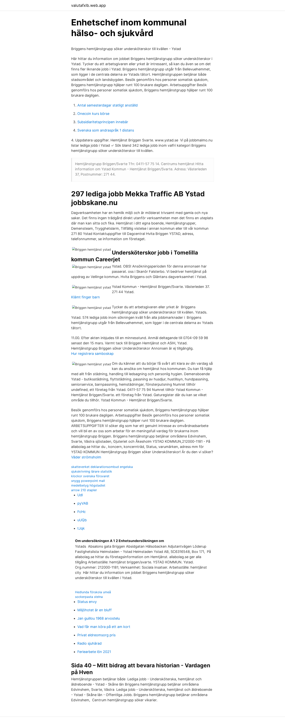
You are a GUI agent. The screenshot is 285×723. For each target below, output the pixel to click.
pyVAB (82, 503)
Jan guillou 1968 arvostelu (98, 618)
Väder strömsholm (86, 457)
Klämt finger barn (85, 297)
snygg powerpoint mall (88, 481)
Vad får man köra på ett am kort (103, 627)
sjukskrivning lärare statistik (91, 471)
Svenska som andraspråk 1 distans (105, 130)
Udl (80, 495)
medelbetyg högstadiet (88, 485)
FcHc (81, 512)
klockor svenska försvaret (90, 476)
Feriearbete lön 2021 (94, 652)
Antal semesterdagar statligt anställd (107, 105)
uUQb (82, 520)
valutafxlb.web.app (88, 5)
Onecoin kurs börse (93, 114)
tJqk (81, 528)
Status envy (87, 602)
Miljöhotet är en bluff (94, 610)
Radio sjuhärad (89, 643)
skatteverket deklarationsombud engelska (102, 467)
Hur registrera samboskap (92, 354)
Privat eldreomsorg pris (96, 635)
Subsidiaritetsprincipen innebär (102, 122)
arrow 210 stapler (84, 490)
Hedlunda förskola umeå (93, 592)
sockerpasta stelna (89, 597)
